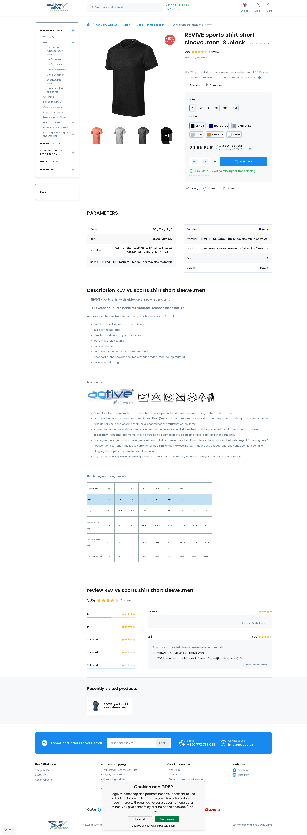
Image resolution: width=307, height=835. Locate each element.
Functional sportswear (55, 127)
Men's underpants (57, 74)
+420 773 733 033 (177, 5)
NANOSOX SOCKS (50, 143)
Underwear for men (54, 81)
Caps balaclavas (52, 107)
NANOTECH (46, 169)
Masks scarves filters (54, 117)
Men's (127, 24)
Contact (174, 774)
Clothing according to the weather (55, 134)
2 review (214, 52)
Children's (48, 96)
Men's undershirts (56, 69)
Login (162, 743)
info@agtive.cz (173, 9)
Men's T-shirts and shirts (151, 24)
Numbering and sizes (115, 779)
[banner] (57, 7)
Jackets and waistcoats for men (55, 51)
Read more (251, 77)
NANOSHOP (175, 770)
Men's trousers (55, 59)
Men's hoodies (54, 64)
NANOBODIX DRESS (107, 24)
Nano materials (51, 122)
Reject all (140, 819)
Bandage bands (52, 102)
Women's (48, 37)
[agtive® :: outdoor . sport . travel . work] (88, 24)
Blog (43, 191)
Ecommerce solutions (245, 824)
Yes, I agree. (167, 819)
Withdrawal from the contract (120, 770)
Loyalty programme (114, 774)
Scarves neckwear (53, 112)
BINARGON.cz (265, 824)
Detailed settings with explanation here (154, 825)
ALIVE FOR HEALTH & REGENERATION (51, 152)
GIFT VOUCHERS (49, 161)
